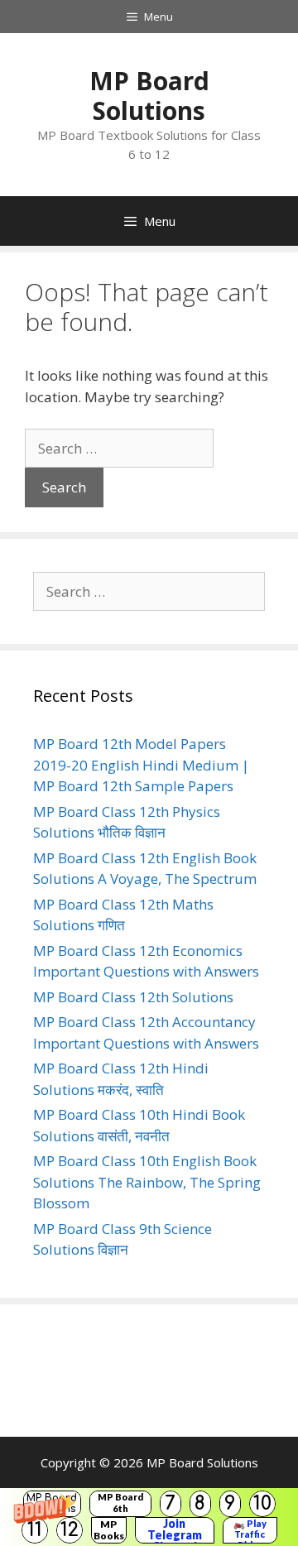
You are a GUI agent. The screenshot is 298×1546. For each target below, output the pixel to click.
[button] (149, 1517)
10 (262, 1503)
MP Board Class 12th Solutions (133, 996)
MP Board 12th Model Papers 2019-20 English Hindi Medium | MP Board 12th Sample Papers (141, 764)
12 (69, 1530)
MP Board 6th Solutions (120, 1503)
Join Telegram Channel (174, 1530)
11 (34, 1530)
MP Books (109, 1530)
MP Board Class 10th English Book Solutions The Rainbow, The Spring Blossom (147, 1181)
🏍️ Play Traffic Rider (250, 1530)
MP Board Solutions (149, 95)
